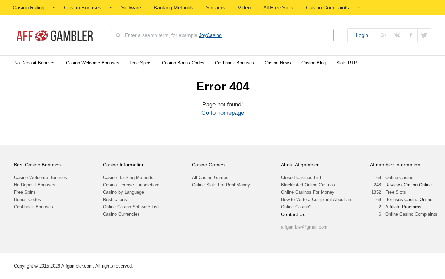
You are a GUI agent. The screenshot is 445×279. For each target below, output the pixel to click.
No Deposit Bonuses (35, 62)
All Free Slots (278, 7)
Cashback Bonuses (234, 62)
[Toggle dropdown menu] (54, 7)
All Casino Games (210, 177)
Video (244, 7)
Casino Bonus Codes (183, 62)
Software (131, 7)
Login (362, 35)
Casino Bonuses (83, 7)
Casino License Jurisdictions (132, 185)
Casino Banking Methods (128, 177)
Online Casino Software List (131, 206)
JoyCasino (210, 35)
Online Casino (399, 177)
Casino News (278, 62)
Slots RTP (346, 62)
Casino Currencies (121, 214)
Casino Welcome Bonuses (92, 62)
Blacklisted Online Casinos (308, 185)
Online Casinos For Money (307, 192)
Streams (215, 7)
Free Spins (141, 62)
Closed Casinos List (301, 177)
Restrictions (115, 199)
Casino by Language (123, 192)
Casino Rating (28, 7)
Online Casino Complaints (411, 214)
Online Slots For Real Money (221, 185)
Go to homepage (222, 113)
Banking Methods (173, 7)
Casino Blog (313, 62)
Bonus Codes (27, 199)
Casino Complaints (327, 7)
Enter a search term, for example (173, 35)
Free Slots (395, 192)
